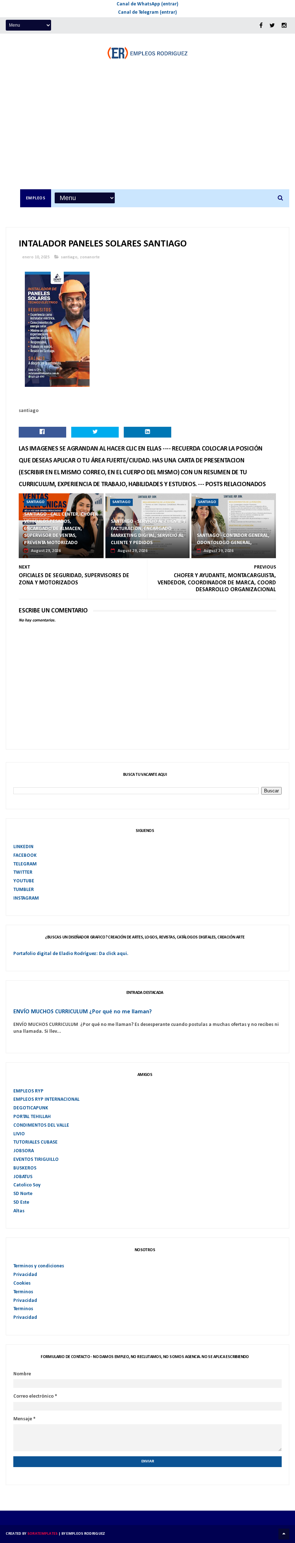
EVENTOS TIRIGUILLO (36, 1159)
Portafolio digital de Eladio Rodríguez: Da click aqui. (70, 953)
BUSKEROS (24, 1168)
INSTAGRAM (26, 898)
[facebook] (261, 25)
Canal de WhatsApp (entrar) (147, 4)
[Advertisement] (154, 135)
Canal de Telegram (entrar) (147, 12)
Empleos (36, 198)
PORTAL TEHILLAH (32, 1116)
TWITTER (22, 872)
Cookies (22, 1283)
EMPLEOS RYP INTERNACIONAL (46, 1099)
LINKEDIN (23, 847)
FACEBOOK (25, 855)
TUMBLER (23, 889)
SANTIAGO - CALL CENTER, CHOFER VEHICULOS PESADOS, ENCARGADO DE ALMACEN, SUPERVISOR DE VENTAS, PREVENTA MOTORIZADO (61, 528)
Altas (18, 1211)
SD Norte (22, 1193)
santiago (69, 257)
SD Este (21, 1202)
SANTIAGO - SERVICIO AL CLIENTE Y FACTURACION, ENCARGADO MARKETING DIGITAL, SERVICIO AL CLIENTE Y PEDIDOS (148, 532)
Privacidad (25, 1274)
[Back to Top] (283, 1534)
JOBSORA (23, 1151)
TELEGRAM (25, 864)
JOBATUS (22, 1177)
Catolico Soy (27, 1185)
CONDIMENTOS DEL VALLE (41, 1125)
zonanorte (90, 257)
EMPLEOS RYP (28, 1091)
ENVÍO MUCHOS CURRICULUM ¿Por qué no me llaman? (82, 1012)
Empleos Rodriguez (85, 1534)
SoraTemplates (42, 1534)
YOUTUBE (23, 881)
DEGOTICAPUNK (30, 1108)
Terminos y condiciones (38, 1266)
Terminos (23, 1292)
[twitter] (272, 25)
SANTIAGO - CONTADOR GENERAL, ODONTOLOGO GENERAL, (233, 539)
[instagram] (284, 25)
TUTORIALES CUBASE (35, 1142)
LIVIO (19, 1134)
